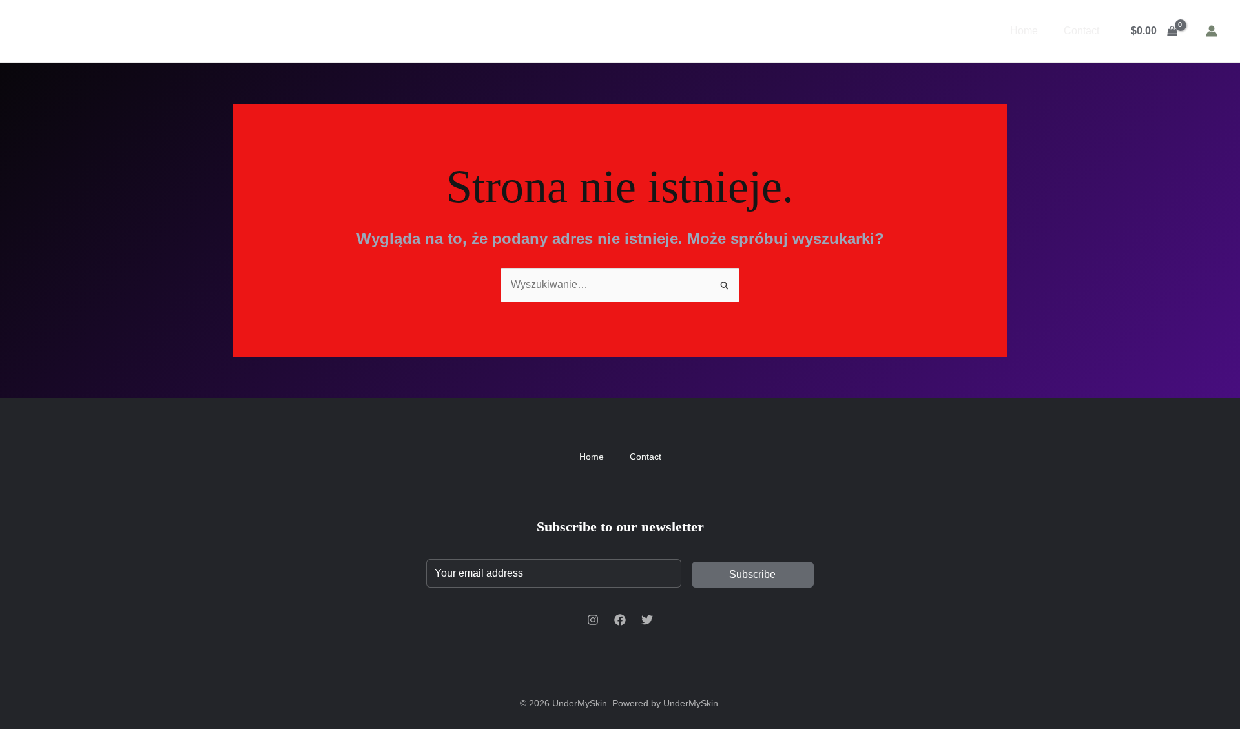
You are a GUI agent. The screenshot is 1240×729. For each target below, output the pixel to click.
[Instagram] (593, 620)
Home (1024, 30)
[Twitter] (647, 620)
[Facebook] (620, 620)
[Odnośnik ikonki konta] (1211, 31)
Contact (1081, 30)
